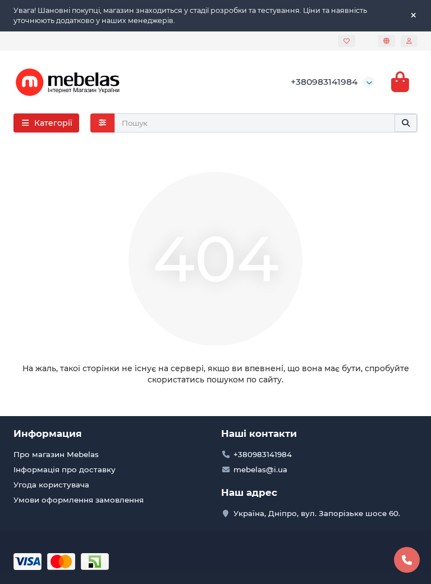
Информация (47, 433)
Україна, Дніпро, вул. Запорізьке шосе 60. (316, 513)
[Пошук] (406, 123)
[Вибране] (346, 41)
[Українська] (386, 41)
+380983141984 (324, 81)
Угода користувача (51, 484)
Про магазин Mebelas (56, 454)
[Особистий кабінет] (409, 41)
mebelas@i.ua (260, 469)
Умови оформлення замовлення (78, 499)
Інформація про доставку (64, 469)
